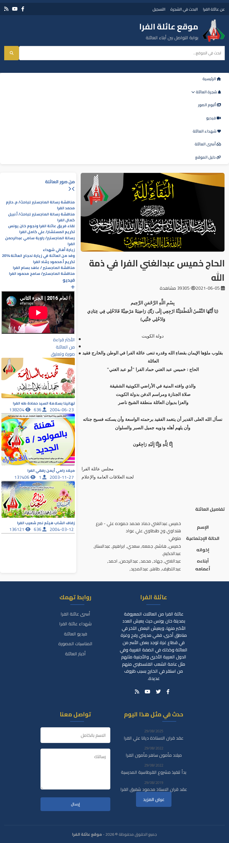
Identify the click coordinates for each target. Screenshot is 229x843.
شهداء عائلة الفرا (75, 623)
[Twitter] (158, 692)
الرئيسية (209, 78)
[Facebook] (22, 8)
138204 (17, 409)
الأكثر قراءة (64, 339)
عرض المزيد (153, 799)
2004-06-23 (62, 409)
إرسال (75, 804)
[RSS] (6, 8)
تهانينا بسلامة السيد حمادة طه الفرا (44, 403)
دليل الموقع (205, 157)
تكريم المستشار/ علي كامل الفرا (47, 231)
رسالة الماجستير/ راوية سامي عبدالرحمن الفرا (40, 240)
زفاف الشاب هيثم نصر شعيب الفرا (46, 522)
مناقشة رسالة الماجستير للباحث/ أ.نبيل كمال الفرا (41, 217)
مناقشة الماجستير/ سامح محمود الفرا (42, 273)
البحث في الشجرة (184, 9)
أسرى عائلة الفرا (75, 614)
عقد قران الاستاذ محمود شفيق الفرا (153, 789)
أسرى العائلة (205, 144)
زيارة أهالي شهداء (59, 249)
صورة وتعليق (63, 354)
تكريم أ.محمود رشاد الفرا (54, 261)
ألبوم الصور (207, 104)
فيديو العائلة (75, 634)
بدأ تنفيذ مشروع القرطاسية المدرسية (153, 772)
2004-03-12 (62, 529)
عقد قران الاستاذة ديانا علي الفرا (153, 738)
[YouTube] (15, 8)
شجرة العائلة (206, 92)
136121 (17, 529)
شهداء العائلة (205, 131)
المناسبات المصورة (75, 643)
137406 (22, 477)
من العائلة (65, 347)
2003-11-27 (62, 477)
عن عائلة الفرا (214, 9)
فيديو (211, 118)
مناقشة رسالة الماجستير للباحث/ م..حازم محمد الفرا (40, 205)
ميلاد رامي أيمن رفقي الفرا (51, 470)
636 (38, 409)
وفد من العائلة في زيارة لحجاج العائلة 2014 (38, 255)
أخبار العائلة (75, 653)
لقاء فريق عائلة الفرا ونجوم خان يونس (41, 225)
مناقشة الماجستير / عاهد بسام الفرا (44, 267)
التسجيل (158, 9)
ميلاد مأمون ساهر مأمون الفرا (154, 755)
